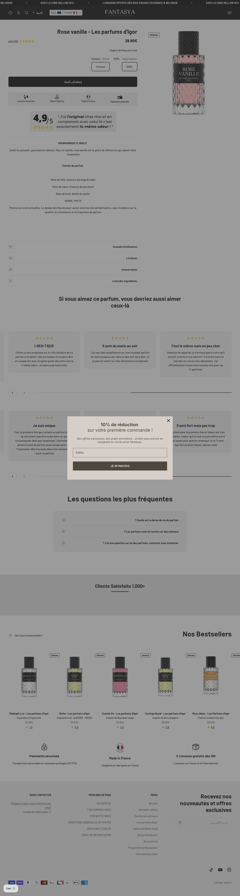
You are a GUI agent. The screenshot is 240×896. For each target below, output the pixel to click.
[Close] (168, 420)
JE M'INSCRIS (120, 466)
